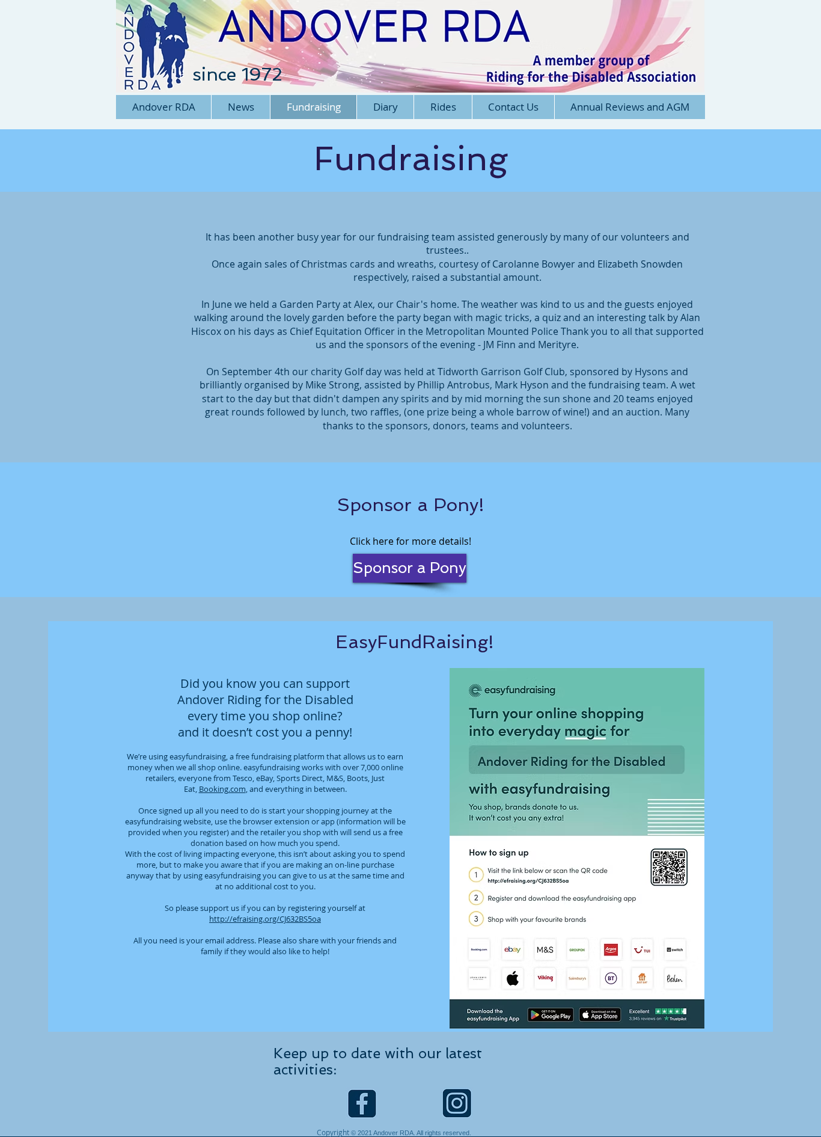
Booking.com (222, 788)
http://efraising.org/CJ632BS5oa (265, 918)
